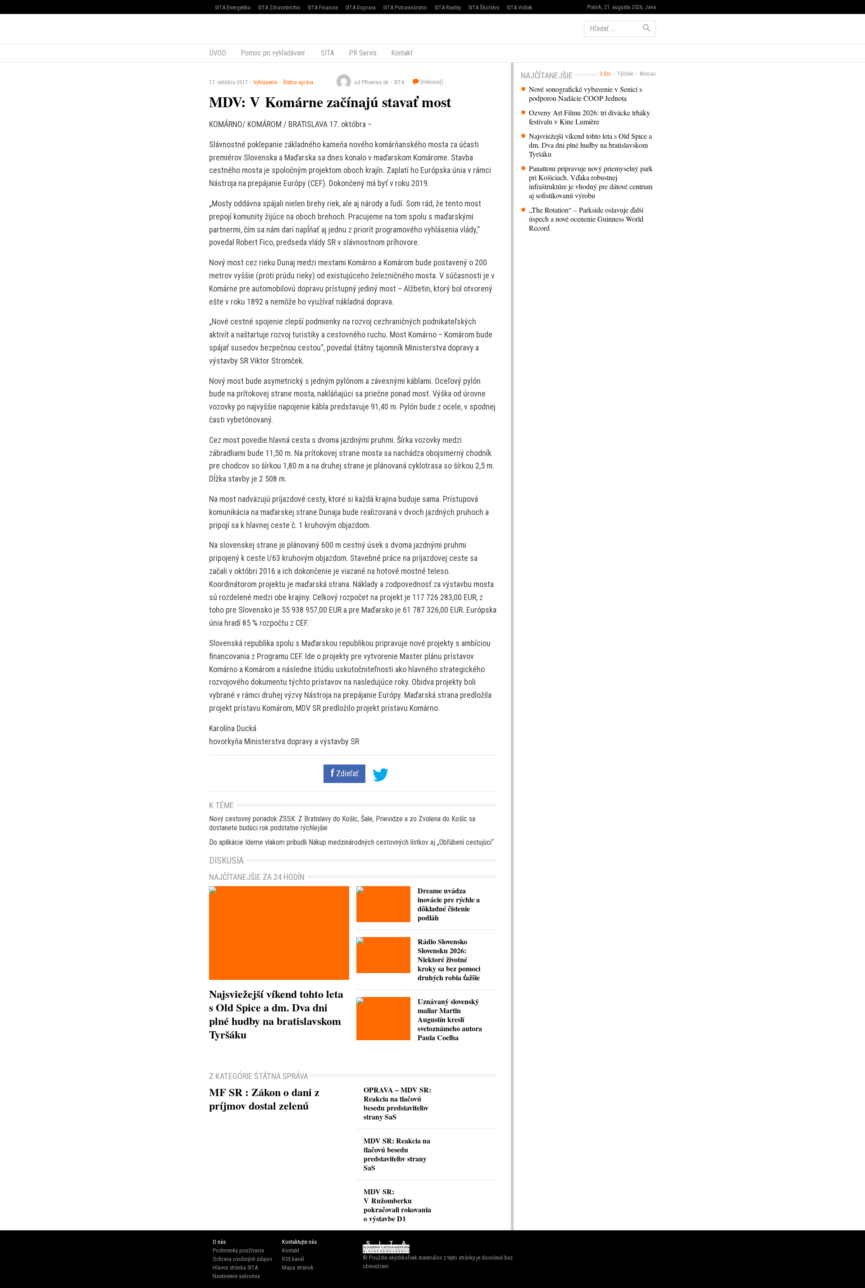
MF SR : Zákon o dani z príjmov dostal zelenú (264, 1098)
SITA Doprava (360, 7)
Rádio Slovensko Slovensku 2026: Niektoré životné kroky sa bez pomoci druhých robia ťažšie (449, 959)
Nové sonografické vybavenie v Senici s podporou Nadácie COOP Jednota (585, 94)
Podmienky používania (238, 1250)
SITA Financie (322, 7)
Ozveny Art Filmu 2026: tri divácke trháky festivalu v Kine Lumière (589, 117)
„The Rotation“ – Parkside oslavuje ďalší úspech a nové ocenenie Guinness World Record (586, 218)
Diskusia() (431, 81)
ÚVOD (217, 53)
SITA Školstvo (484, 7)
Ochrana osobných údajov (242, 1259)
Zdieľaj (236, 28)
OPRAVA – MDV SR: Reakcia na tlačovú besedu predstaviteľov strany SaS (397, 1103)
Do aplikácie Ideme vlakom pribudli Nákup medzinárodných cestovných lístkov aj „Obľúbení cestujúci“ (351, 842)
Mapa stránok (298, 1267)
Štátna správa (298, 82)
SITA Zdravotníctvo (279, 7)
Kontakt (402, 53)
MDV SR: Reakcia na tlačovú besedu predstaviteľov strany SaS (397, 1154)
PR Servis (363, 53)
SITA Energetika (232, 7)
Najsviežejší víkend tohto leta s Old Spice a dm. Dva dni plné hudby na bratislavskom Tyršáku (590, 145)
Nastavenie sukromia (236, 1276)
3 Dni (605, 74)
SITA (326, 53)
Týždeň (625, 74)
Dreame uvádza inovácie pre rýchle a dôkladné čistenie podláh (449, 904)
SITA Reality (447, 7)
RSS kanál (293, 1259)
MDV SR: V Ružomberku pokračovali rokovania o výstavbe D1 (397, 1205)
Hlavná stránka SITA (235, 1267)
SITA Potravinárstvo (405, 7)
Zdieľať (346, 773)
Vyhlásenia (265, 82)
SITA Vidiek (519, 7)
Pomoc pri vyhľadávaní (273, 53)
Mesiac (648, 74)
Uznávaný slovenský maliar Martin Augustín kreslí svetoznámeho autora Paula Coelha (450, 1019)
